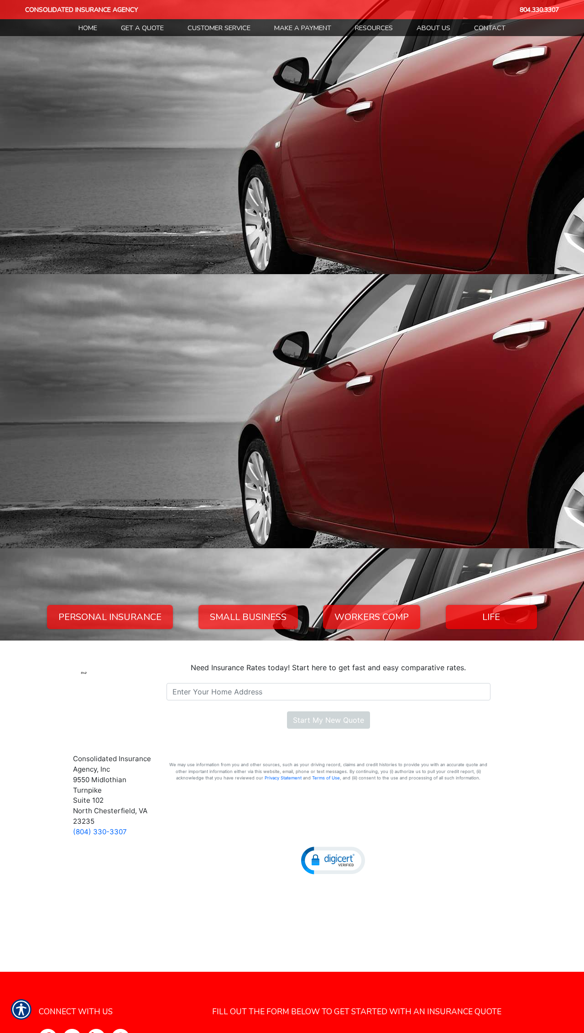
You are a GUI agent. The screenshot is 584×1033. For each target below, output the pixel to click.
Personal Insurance (110, 617)
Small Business (248, 617)
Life (491, 617)
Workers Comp (371, 617)
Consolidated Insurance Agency (81, 9)
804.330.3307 (539, 9)
